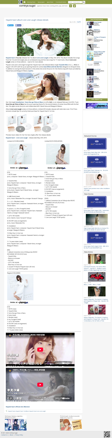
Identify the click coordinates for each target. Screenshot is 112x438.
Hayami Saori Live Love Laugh (37, 411)
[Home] (24, 1)
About (11, 435)
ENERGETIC (97, 30)
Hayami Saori (10, 58)
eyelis (31, 71)
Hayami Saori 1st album (22, 411)
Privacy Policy (19, 435)
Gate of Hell (97, 69)
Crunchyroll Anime (61, 2)
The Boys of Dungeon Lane (100, 37)
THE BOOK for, (98, 62)
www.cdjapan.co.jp (96, 99)
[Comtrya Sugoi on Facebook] (70, 5)
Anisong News (31, 2)
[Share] (16, 25)
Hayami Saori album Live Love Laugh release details (27, 20)
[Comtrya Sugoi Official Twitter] (74, 5)
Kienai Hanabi (97, 22)
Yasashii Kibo (63, 65)
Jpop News (50, 2)
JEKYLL (95, 44)
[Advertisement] (55, 12)
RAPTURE (96, 91)
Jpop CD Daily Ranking (97, 19)
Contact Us (4, 435)
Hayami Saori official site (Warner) (18, 407)
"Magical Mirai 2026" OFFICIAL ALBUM (99, 52)
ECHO (95, 76)
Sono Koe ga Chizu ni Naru (34, 102)
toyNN (79, 22)
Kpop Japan (41, 2)
